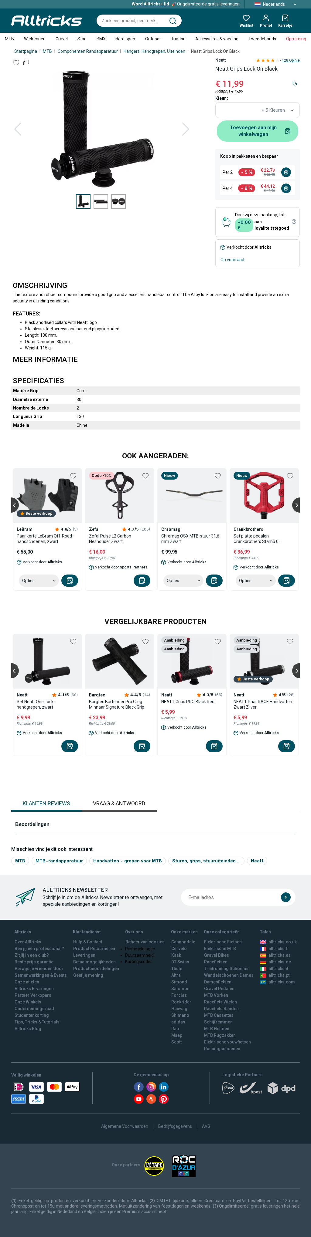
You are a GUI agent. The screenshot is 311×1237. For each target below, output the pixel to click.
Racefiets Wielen (220, 1001)
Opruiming (296, 38)
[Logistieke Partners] (261, 1090)
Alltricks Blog (28, 1028)
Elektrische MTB (220, 948)
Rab (175, 1028)
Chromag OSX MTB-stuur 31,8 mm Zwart (190, 539)
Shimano (180, 1015)
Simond (179, 981)
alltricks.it (278, 968)
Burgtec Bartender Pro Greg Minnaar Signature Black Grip (116, 704)
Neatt (220, 60)
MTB (9, 38)
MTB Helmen (216, 1028)
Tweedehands (262, 38)
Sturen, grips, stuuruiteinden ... (206, 860)
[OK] (286, 897)
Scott (176, 1042)
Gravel (62, 38)
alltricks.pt (278, 975)
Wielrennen (35, 38)
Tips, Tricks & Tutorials (37, 1022)
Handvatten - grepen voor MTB (127, 860)
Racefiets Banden (221, 1008)
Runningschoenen (222, 1048)
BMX (101, 38)
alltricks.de (279, 961)
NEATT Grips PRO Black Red (187, 701)
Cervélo (179, 948)
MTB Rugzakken (220, 1035)
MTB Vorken (216, 995)
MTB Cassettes (219, 1015)
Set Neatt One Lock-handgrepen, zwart (36, 704)
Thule (176, 968)
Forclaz (179, 995)
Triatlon (178, 38)
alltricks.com (281, 981)
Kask (176, 955)
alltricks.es (279, 955)
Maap (176, 1035)
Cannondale (183, 941)
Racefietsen (215, 961)
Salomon (180, 988)
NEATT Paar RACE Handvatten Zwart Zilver (263, 704)
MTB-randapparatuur (59, 860)
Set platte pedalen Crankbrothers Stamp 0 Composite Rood (256, 539)
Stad (82, 38)
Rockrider (181, 1001)
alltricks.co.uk (282, 941)
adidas (178, 1022)
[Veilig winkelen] (45, 1093)
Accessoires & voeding (216, 38)
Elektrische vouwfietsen (227, 1042)
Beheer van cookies (145, 941)
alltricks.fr (278, 948)
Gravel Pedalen (219, 988)
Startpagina (25, 51)
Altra (176, 975)
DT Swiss (180, 961)
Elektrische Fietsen (223, 941)
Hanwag (179, 1008)
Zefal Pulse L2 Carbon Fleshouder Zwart (110, 539)
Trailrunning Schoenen (227, 968)
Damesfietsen (217, 981)
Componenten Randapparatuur (88, 51)
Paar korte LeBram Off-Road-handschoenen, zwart (45, 539)
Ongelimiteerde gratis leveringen (186, 4)
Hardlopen (125, 38)
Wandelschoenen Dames (229, 975)
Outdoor (153, 38)
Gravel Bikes (216, 955)
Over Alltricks (28, 941)
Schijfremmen (218, 1022)
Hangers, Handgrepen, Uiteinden (154, 51)
